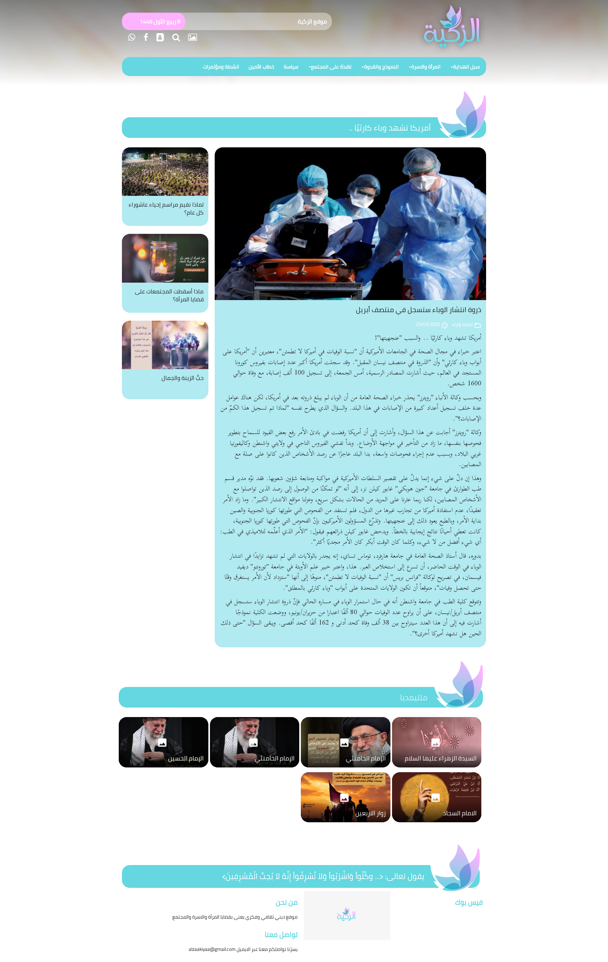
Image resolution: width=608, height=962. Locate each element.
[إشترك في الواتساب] (131, 37)
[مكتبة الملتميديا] (191, 37)
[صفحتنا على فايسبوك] (144, 37)
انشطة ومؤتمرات (221, 66)
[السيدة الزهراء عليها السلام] (437, 769)
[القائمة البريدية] (159, 37)
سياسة (291, 66)
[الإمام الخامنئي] (345, 769)
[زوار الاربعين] (345, 824)
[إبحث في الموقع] (175, 37)
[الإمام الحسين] (163, 769)
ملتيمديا (414, 697)
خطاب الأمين (261, 66)
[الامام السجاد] (437, 824)
